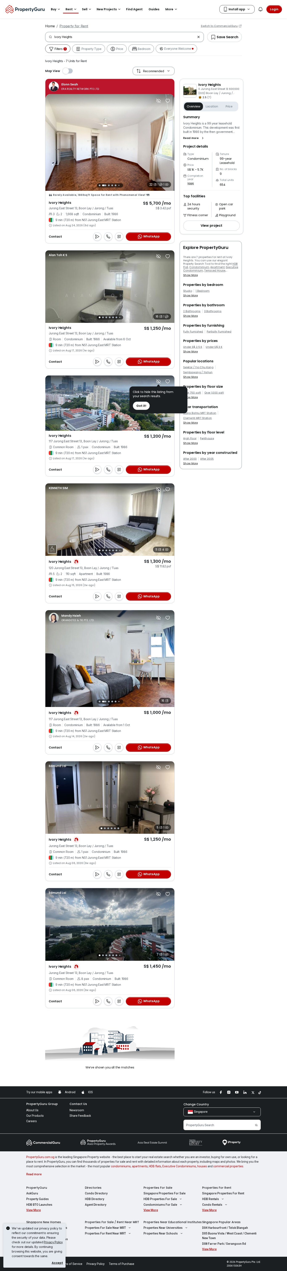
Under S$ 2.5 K (192, 347)
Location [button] (212, 106)
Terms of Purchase (121, 1264)
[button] (194, 138)
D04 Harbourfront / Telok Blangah (225, 1227)
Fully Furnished (193, 331)
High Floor (189, 438)
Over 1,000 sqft (214, 392)
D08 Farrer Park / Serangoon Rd (224, 1243)
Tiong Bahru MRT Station (199, 413)
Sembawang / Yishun (198, 372)
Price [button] (229, 106)
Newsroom (77, 1110)
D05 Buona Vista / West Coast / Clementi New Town (229, 1236)
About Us (32, 1110)
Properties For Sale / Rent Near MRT (112, 1222)
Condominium (199, 267)
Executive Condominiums (179, 1166)
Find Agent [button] (134, 9)
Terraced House (214, 270)
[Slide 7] (122, 185)
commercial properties (228, 1166)
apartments (140, 1166)
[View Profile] (74, 86)
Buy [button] (53, 9)
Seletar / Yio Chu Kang (198, 367)
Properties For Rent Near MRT (105, 1233)
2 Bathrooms (192, 311)
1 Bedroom (203, 291)
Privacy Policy (53, 1242)
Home (50, 26)
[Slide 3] (107, 185)
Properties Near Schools (161, 1233)
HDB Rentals (210, 1199)
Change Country (196, 1104)
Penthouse (207, 438)
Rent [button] (69, 9)
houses (202, 1166)
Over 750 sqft (192, 392)
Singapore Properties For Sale (165, 1193)
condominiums (121, 1166)
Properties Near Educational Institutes (173, 1222)
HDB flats (155, 1166)
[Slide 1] (99, 185)
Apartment (217, 267)
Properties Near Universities (163, 1227)
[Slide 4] (112, 185)
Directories (93, 1188)
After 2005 (207, 459)
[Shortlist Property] (167, 100)
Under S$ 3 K (214, 347)
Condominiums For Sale (160, 1204)
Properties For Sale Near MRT (105, 1227)
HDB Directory (94, 1199)
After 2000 (190, 459)
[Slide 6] (118, 185)
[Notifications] (260, 9)
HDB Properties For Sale (160, 1199)
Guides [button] (154, 9)
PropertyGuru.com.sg (40, 1157)
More (169, 9)
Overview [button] (193, 106)
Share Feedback (80, 1115)
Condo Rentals (212, 1204)
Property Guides (37, 1199)
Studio (187, 291)
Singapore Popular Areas (221, 1222)
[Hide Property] (158, 100)
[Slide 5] (115, 185)
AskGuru (32, 1193)
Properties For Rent (216, 1188)
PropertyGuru (36, 1188)
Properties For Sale (158, 1188)
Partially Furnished (219, 331)
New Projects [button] (107, 9)
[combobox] (124, 37)
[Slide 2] (103, 185)
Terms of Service (71, 1264)
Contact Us (78, 1104)
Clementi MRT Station (197, 418)
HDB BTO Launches (39, 1204)
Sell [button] (84, 9)
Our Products (35, 1115)
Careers (31, 1121)
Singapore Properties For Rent (223, 1193)
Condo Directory (96, 1193)
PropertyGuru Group (42, 1104)
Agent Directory (95, 1204)
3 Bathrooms (213, 311)
